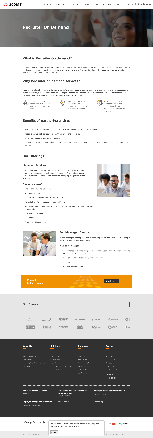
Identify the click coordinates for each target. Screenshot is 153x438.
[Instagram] (150, 4)
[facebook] (138, 4)
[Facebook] (107, 378)
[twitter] (141, 4)
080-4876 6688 (29, 393)
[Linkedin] (112, 378)
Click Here (110, 281)
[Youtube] (115, 378)
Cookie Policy (73, 426)
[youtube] (147, 4)
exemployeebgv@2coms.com (33, 405)
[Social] (117, 378)
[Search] (135, 4)
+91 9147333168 (100, 394)
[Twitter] (109, 378)
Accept (54, 432)
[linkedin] (144, 4)
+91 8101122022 (64, 396)
